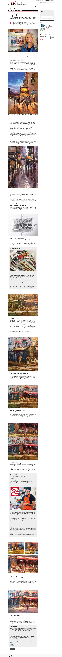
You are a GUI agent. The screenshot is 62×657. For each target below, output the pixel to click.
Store (16, 6)
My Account (44, 0)
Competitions (29, 6)
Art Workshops (34, 6)
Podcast (44, 6)
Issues (20, 6)
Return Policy (21, 655)
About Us (48, 6)
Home (13, 6)
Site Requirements (26, 655)
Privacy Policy (30, 655)
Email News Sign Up (39, 0)
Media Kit (39, 6)
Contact (52, 6)
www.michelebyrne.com (13, 645)
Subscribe (24, 6)
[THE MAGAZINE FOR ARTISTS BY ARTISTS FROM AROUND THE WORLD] (12, 3)
